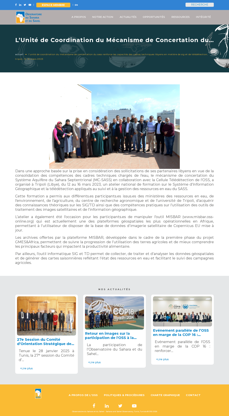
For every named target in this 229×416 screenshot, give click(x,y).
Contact (193, 395)
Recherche (199, 4)
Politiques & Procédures (124, 395)
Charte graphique (165, 395)
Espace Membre (53, 5)
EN (76, 5)
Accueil (19, 54)
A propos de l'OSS (83, 395)
